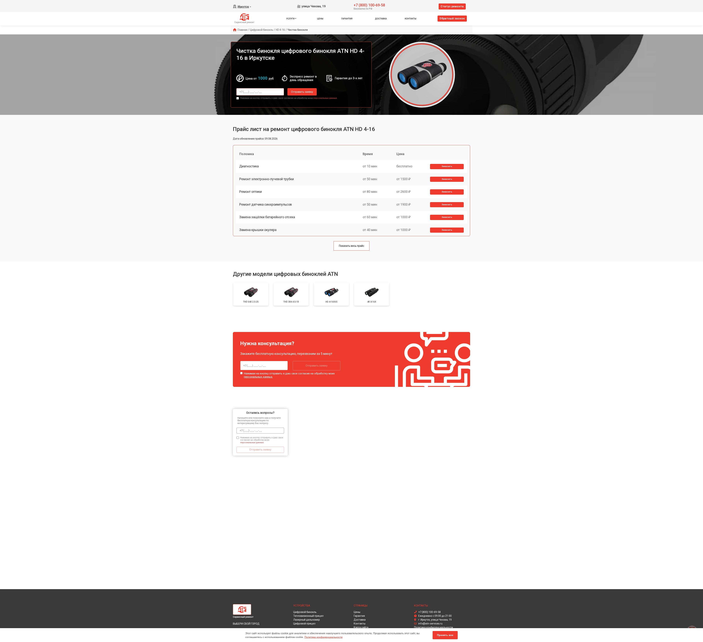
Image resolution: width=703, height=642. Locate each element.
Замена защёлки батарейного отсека (267, 217)
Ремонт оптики (250, 192)
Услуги (290, 18)
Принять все (445, 635)
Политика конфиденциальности (323, 637)
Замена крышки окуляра (257, 230)
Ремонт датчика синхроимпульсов (265, 204)
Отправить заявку (302, 91)
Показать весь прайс (351, 245)
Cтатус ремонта (452, 6)
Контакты (410, 18)
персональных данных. (325, 98)
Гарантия (346, 18)
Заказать (447, 166)
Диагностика (249, 166)
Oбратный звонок (452, 18)
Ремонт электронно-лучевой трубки (266, 179)
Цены (320, 18)
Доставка (381, 18)
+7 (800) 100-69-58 (369, 5)
